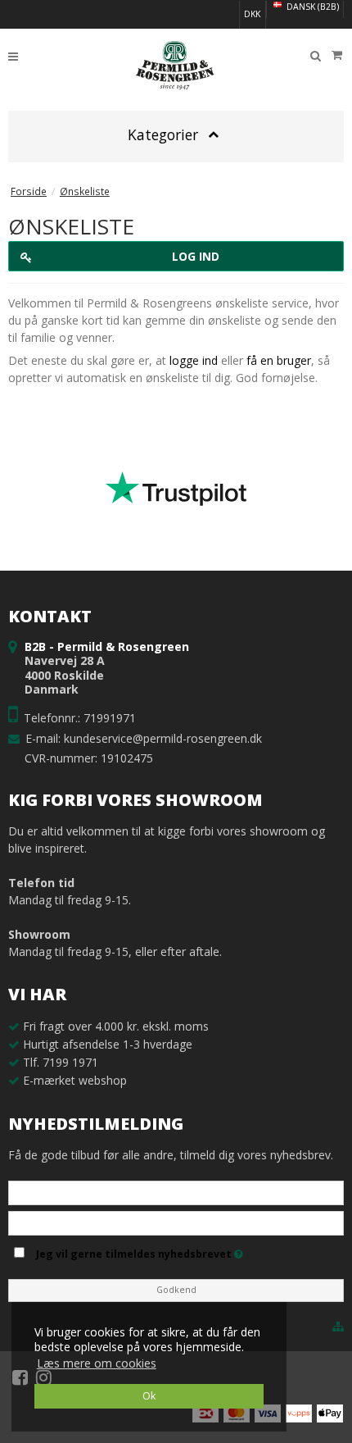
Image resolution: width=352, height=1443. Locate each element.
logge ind (193, 360)
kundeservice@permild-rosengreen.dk (163, 738)
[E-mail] (176, 1222)
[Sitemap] (338, 1326)
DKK (252, 14)
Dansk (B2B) (311, 6)
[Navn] (176, 1191)
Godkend (176, 1289)
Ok (149, 1396)
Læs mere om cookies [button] (96, 1363)
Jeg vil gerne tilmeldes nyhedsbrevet (187, 1251)
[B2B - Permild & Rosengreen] (176, 65)
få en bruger (278, 360)
